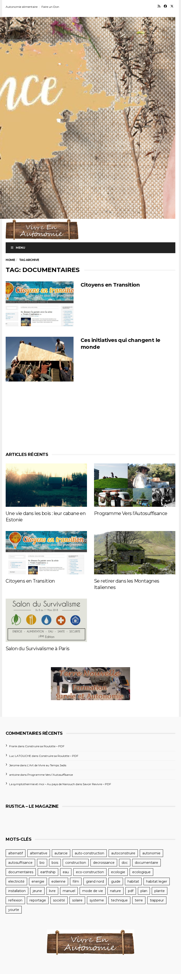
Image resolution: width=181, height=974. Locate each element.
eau (66, 872)
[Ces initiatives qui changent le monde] (40, 359)
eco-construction (90, 872)
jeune (37, 891)
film (76, 881)
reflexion (15, 900)
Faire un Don (50, 6)
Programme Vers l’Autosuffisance (130, 513)
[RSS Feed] (159, 6)
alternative (38, 853)
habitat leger (156, 881)
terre (139, 900)
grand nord (95, 881)
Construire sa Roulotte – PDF (44, 746)
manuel (69, 891)
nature (115, 891)
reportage (37, 900)
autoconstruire (123, 853)
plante (159, 891)
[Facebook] (165, 6)
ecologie (118, 872)
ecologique (141, 872)
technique (119, 900)
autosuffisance (20, 862)
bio (42, 862)
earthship (48, 872)
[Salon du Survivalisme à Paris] (46, 620)
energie (38, 881)
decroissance (104, 862)
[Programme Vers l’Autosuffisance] (134, 485)
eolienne (58, 881)
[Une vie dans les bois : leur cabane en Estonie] (46, 485)
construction (75, 862)
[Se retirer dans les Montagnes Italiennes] (134, 552)
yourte (13, 910)
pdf (130, 891)
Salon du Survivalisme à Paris (38, 648)
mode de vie (92, 891)
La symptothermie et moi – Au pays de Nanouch (42, 784)
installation (17, 891)
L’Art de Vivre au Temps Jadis (46, 765)
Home (10, 260)
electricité (16, 881)
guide (115, 881)
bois (55, 862)
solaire (77, 900)
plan (143, 891)
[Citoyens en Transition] (40, 303)
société (59, 900)
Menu (20, 247)
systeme (97, 900)
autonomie (151, 853)
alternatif (15, 853)
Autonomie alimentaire (21, 6)
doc (125, 862)
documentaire (146, 862)
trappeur (157, 900)
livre (52, 891)
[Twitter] (171, 6)
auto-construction (89, 853)
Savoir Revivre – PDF (97, 784)
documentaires (20, 872)
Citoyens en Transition (110, 285)
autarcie (61, 853)
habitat (133, 881)
